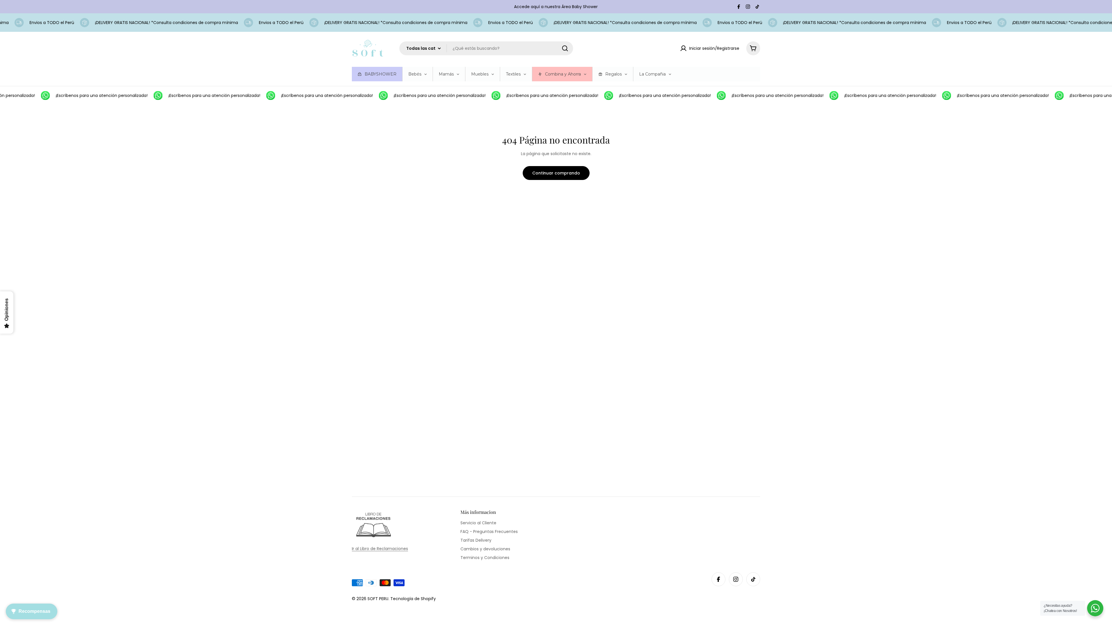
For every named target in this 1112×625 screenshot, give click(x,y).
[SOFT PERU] (38, 95)
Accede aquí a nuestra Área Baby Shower (556, 7)
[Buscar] (565, 48)
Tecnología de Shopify (413, 599)
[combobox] (486, 48)
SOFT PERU (377, 599)
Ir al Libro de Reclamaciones (380, 549)
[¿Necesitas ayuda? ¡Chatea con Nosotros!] (1095, 608)
